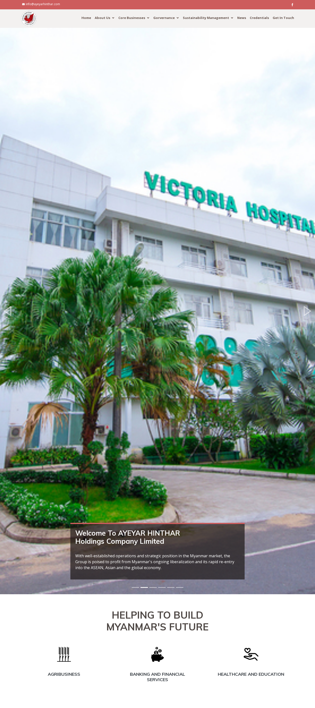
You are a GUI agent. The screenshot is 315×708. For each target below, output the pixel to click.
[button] (8, 311)
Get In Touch (283, 18)
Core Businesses (131, 18)
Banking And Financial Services (157, 676)
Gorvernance (164, 18)
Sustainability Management (206, 18)
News (241, 18)
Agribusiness (64, 674)
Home (86, 18)
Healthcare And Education (251, 674)
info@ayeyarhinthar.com (43, 4)
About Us (102, 18)
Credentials (259, 18)
